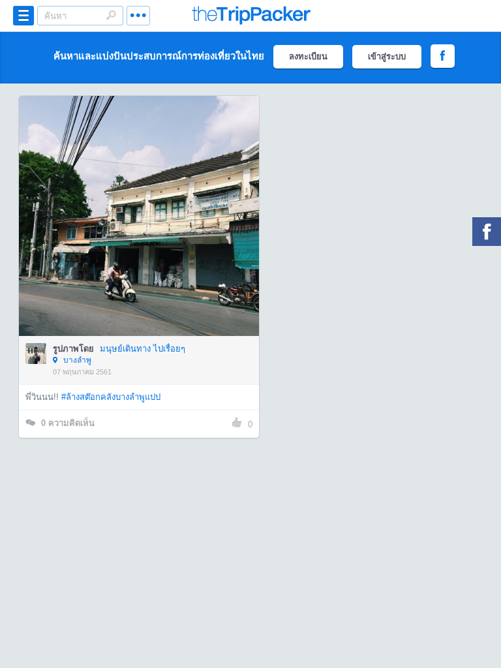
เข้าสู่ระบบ (387, 56)
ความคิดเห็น (68, 423)
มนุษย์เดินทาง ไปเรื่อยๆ (142, 349)
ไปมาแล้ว (143, 196)
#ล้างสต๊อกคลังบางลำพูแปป (110, 397)
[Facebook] (486, 231)
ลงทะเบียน (308, 56)
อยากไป (140, 235)
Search (111, 15)
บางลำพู (76, 360)
